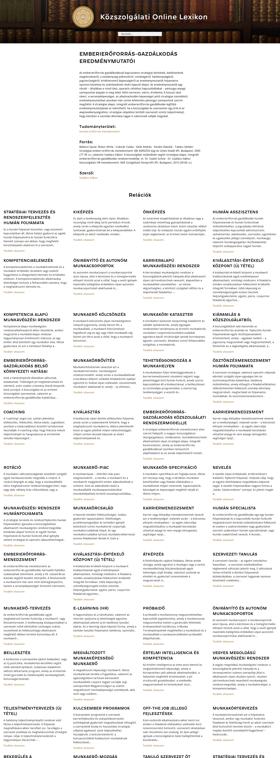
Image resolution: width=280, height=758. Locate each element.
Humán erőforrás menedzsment (99, 131)
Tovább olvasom (14, 251)
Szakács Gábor (88, 177)
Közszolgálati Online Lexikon (154, 17)
